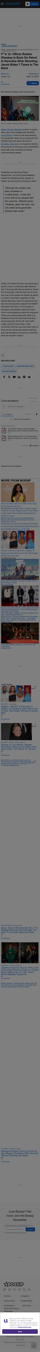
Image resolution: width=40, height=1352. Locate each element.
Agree (20, 1331)
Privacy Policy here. (24, 1327)
